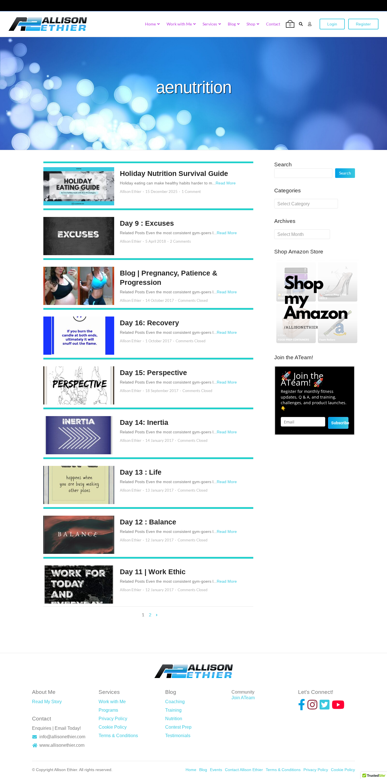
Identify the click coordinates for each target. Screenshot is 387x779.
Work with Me (179, 23)
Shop (250, 23)
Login (332, 24)
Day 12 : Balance (148, 522)
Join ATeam (243, 697)
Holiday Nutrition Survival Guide (174, 173)
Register (363, 24)
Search (283, 164)
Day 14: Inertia (144, 422)
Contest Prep (178, 727)
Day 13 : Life (140, 472)
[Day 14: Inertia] (78, 435)
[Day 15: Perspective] (78, 385)
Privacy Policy (113, 718)
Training (173, 710)
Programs (108, 710)
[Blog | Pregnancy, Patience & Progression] (78, 286)
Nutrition (173, 718)
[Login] (310, 24)
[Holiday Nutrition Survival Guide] (78, 186)
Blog (232, 23)
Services (210, 23)
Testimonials (177, 735)
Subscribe (339, 423)
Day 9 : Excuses (147, 223)
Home (150, 23)
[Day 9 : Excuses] (78, 236)
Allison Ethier (130, 191)
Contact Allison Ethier (244, 770)
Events (216, 770)
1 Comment (191, 191)
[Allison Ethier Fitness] (47, 24)
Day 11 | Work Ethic (153, 572)
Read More (226, 183)
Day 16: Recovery (149, 323)
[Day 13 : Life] (78, 485)
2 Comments (180, 241)
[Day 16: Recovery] (78, 336)
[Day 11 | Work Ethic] (78, 584)
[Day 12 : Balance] (78, 535)
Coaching (175, 701)
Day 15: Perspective (153, 372)
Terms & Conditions (118, 735)
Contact (273, 23)
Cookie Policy (113, 727)
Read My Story (47, 701)
